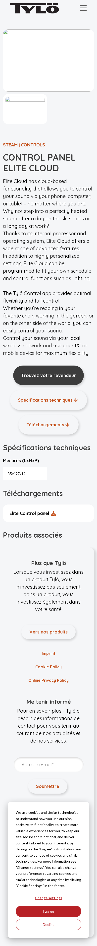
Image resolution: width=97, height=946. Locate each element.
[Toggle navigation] (83, 8)
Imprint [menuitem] (48, 653)
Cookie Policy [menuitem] (48, 666)
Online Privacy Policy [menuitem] (48, 680)
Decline (48, 924)
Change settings (48, 898)
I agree (48, 911)
